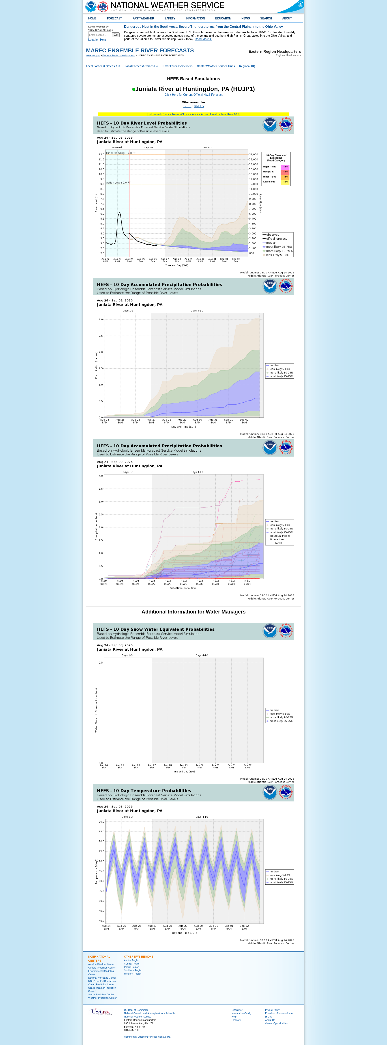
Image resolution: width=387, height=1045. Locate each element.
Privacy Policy (272, 1009)
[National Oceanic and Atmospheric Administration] (90, 6)
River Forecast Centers (178, 66)
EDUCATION (223, 18)
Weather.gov (93, 55)
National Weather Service (137, 1016)
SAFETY (169, 18)
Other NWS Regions (138, 956)
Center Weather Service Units (216, 66)
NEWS (245, 18)
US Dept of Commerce (136, 1009)
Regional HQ (247, 66)
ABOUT (287, 18)
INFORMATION (195, 18)
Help (234, 1016)
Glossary (236, 1020)
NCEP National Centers (99, 958)
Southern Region (133, 970)
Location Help (97, 39)
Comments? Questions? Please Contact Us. (147, 1036)
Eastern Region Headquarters (118, 55)
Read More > (203, 39)
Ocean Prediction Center (101, 984)
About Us (270, 1020)
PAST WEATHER (143, 18)
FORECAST (114, 18)
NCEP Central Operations (102, 981)
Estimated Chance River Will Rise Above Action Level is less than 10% (193, 114)
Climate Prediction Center (102, 967)
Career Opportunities (276, 1023)
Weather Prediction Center (102, 997)
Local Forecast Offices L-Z (141, 66)
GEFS (187, 106)
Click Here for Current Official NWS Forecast (194, 94)
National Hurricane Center (102, 977)
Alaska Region (131, 960)
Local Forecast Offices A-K (103, 66)
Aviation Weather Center (101, 964)
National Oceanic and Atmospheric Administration (150, 1013)
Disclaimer (237, 1009)
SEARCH (266, 18)
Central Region (132, 963)
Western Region (132, 973)
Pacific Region (131, 967)
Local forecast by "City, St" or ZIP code (100, 28)
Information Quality (242, 1013)
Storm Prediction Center (101, 994)
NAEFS (199, 106)
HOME (92, 18)
